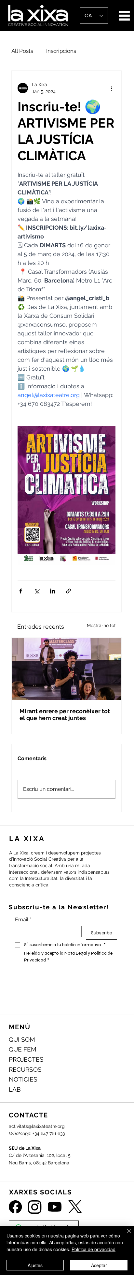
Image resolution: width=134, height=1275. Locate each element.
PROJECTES (26, 1059)
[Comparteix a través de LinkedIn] (52, 591)
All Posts (22, 51)
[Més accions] (111, 88)
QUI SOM (22, 1039)
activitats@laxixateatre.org (37, 1126)
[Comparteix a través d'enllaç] (68, 591)
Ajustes (35, 1265)
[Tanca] (125, 1235)
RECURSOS (25, 1069)
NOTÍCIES (23, 1079)
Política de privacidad (93, 1249)
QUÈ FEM (22, 1049)
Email (23, 919)
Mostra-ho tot (101, 625)
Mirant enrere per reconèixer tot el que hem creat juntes (65, 714)
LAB (15, 1089)
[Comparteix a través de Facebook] (21, 591)
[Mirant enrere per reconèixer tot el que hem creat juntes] (66, 669)
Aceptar (99, 1265)
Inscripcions (61, 51)
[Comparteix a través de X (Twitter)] (37, 591)
